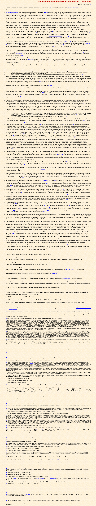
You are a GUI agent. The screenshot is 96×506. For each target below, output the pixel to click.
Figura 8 (13, 233)
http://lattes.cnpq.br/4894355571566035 (83, 308)
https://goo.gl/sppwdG (66, 278)
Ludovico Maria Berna (40, 429)
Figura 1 (46, 12)
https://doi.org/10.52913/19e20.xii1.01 (75, 7)
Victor (18, 53)
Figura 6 (43, 169)
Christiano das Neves (60, 24)
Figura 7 (67, 199)
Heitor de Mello (82, 96)
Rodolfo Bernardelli (40, 478)
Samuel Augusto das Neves (12, 12)
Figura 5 (26, 164)
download (54, 273)
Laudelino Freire (27, 494)
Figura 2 (72, 79)
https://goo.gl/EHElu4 (56, 459)
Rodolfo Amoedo (53, 478)
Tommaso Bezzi (55, 36)
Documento (30, 59)
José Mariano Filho (31, 363)
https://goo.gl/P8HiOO (70, 269)
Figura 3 (50, 85)
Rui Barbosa (45, 180)
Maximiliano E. (66, 41)
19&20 (50, 7)
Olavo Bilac (15, 478)
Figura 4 (61, 154)
